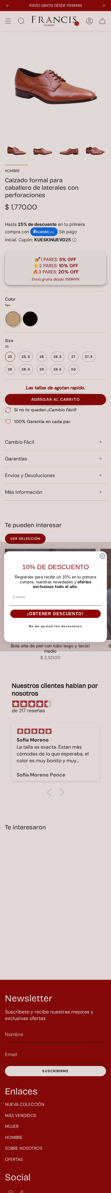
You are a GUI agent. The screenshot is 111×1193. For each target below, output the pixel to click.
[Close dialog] (102, 555)
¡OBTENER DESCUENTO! (55, 613)
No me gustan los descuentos (55, 626)
